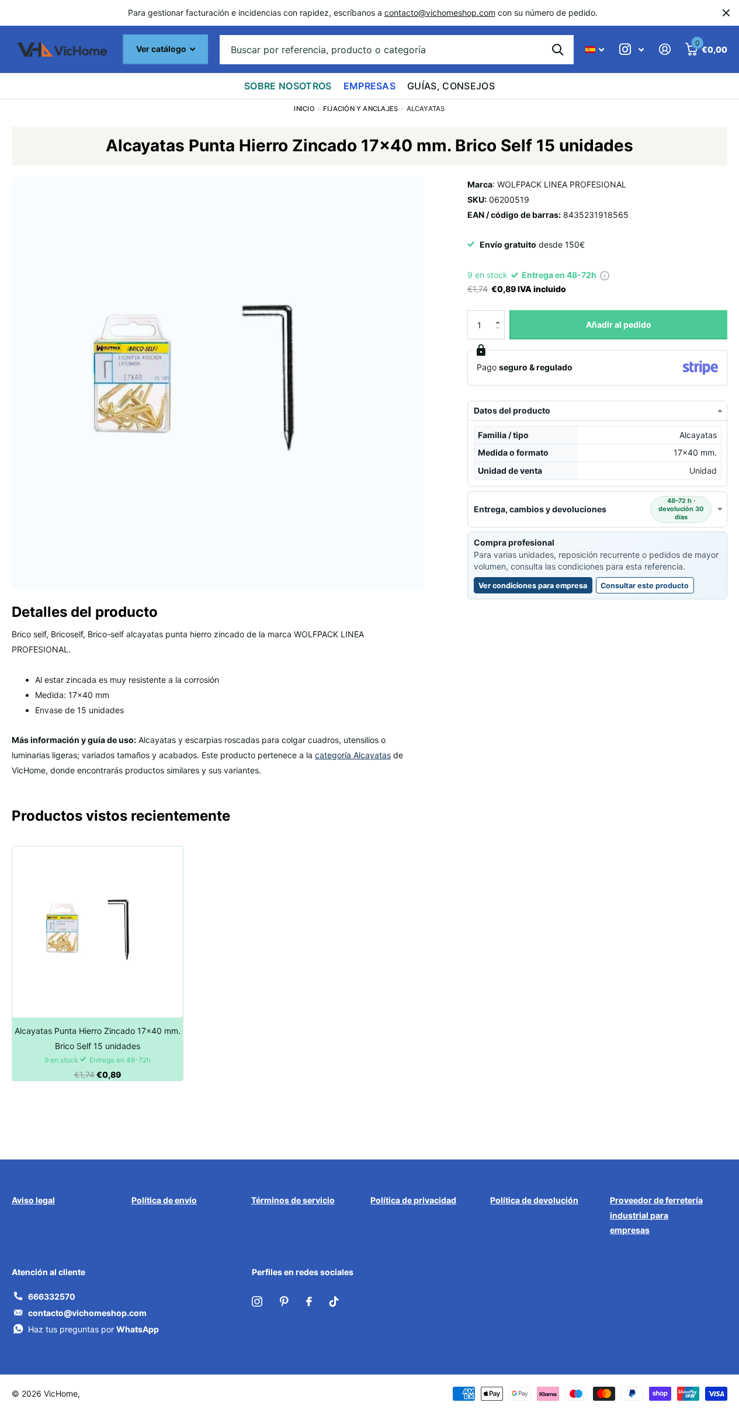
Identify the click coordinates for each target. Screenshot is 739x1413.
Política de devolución (534, 1200)
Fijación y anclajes (360, 109)
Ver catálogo (162, 49)
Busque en (558, 49)
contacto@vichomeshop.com (439, 13)
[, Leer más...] (631, 49)
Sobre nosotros (287, 86)
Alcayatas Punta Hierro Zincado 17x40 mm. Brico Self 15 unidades (98, 1038)
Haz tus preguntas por (93, 1329)
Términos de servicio (293, 1200)
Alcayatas (426, 109)
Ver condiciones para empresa (532, 585)
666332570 (51, 1296)
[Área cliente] (664, 49)
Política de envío (164, 1200)
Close (726, 13)
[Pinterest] (284, 1301)
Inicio (304, 109)
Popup (604, 275)
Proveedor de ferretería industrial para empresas (656, 1215)
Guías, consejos (451, 86)
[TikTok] (334, 1301)
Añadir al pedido (618, 324)
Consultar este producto (647, 587)
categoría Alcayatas (353, 755)
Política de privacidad (413, 1200)
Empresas (370, 86)
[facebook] (309, 1301)
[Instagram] (257, 1301)
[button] (500, 314)
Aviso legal (33, 1200)
